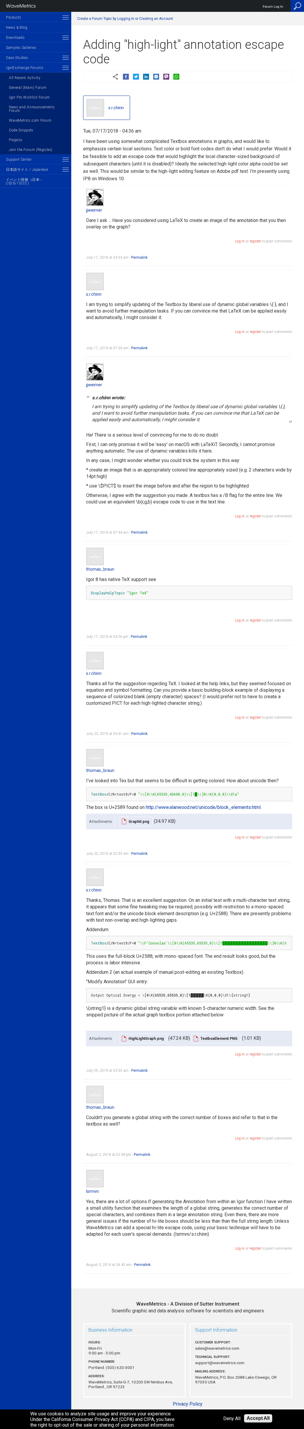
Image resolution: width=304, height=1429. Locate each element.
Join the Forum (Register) (31, 150)
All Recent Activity (24, 78)
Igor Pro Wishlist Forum (29, 97)
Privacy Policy (187, 1404)
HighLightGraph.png (146, 1038)
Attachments (100, 821)
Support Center (18, 159)
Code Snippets (21, 130)
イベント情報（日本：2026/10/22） (24, 181)
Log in (240, 241)
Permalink (139, 257)
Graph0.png (139, 821)
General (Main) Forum (28, 88)
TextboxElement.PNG (219, 1038)
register (255, 241)
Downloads (15, 38)
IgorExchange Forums (24, 68)
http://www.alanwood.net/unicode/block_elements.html (203, 807)
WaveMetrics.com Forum (30, 120)
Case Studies (17, 58)
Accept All (258, 1418)
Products (13, 17)
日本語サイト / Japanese (27, 170)
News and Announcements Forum (32, 109)
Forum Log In (273, 7)
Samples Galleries (21, 48)
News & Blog (17, 27)
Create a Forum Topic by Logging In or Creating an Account (125, 19)
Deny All (231, 1418)
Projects (16, 140)
